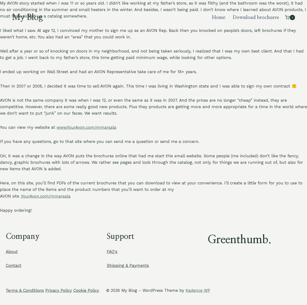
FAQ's (112, 251)
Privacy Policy (58, 290)
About (12, 251)
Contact (13, 265)
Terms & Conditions (25, 290)
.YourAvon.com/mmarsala (46, 196)
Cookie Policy (86, 290)
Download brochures (256, 17)
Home (218, 17)
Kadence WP (198, 290)
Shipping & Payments (128, 265)
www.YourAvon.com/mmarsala (86, 127)
